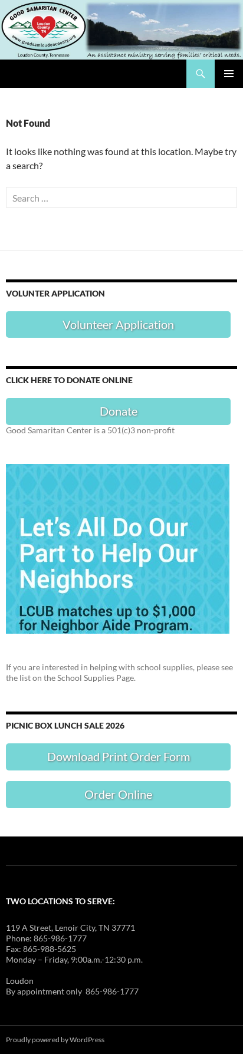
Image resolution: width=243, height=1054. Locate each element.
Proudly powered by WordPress (55, 1039)
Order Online (118, 794)
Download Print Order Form (118, 756)
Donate (118, 411)
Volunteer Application (118, 324)
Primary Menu (229, 74)
